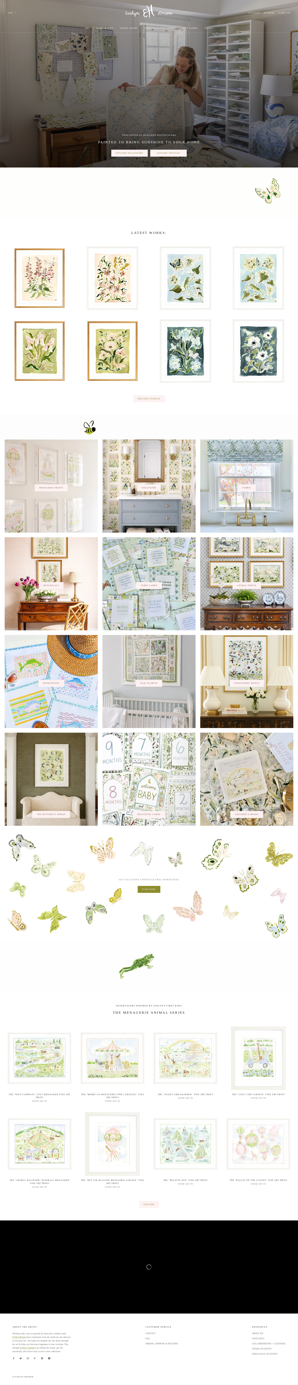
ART (87, 28)
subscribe (149, 889)
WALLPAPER (149, 488)
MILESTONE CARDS (149, 814)
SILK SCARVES (149, 683)
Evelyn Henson (19, 1337)
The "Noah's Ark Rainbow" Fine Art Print (185, 1094)
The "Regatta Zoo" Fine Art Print (185, 1180)
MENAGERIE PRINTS (51, 488)
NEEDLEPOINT (51, 683)
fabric (246, 488)
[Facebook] (13, 1358)
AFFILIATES (258, 1338)
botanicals (51, 585)
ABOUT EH (257, 1333)
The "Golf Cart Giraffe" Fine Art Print (258, 1094)
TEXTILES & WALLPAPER (160, 28)
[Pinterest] (42, 1358)
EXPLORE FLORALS (149, 399)
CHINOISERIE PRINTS (247, 683)
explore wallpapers (129, 153)
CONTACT (150, 1333)
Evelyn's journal (27, 1348)
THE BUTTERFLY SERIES (51, 814)
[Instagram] (28, 1358)
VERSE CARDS (149, 585)
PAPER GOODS (129, 28)
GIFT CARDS (190, 28)
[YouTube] (49, 1358)
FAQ (147, 1338)
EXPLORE (149, 1204)
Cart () (284, 13)
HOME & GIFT (105, 28)
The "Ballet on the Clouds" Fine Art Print (258, 1180)
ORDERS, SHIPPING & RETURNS (161, 1344)
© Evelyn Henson (23, 1377)
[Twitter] (21, 1358)
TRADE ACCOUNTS (261, 1349)
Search (269, 13)
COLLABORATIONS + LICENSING (269, 1344)
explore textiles (168, 153)
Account (254, 13)
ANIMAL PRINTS (246, 585)
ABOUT (208, 28)
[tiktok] (35, 1358)
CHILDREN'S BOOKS (247, 814)
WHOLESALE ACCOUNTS (265, 1354)
